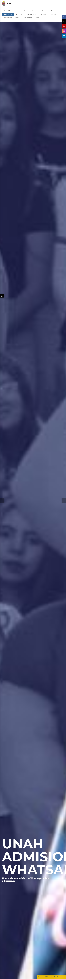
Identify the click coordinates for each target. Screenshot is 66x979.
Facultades (44, 14)
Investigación (8, 17)
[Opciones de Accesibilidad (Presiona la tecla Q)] (2, 296)
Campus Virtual (27, 17)
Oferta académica (23, 11)
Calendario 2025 (43, 977)
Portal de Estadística (57, 977)
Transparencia (55, 11)
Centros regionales (31, 14)
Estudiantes (35, 11)
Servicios (45, 11)
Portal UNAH (8, 11)
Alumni (17, 17)
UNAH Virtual (8, 14)
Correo (37, 17)
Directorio (53, 14)
